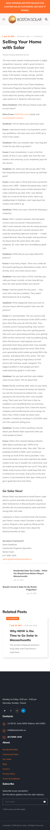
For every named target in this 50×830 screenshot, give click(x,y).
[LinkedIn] (23, 710)
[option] (25, 639)
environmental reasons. (13, 118)
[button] (46, 19)
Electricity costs (22, 114)
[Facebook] (11, 710)
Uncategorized (12, 618)
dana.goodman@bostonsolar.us (17, 559)
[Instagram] (17, 710)
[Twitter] (5, 710)
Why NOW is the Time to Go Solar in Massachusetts (24, 635)
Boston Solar (25, 36)
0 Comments (38, 36)
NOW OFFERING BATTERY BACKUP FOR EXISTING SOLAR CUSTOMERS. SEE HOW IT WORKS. (25, 7)
